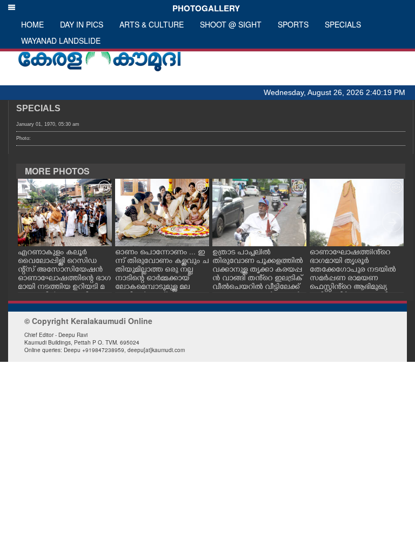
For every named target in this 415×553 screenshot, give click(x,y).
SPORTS (293, 24)
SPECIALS (343, 24)
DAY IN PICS (81, 24)
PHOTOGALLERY (204, 8)
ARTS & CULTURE (151, 24)
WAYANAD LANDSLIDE (61, 40)
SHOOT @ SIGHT (231, 24)
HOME (32, 24)
